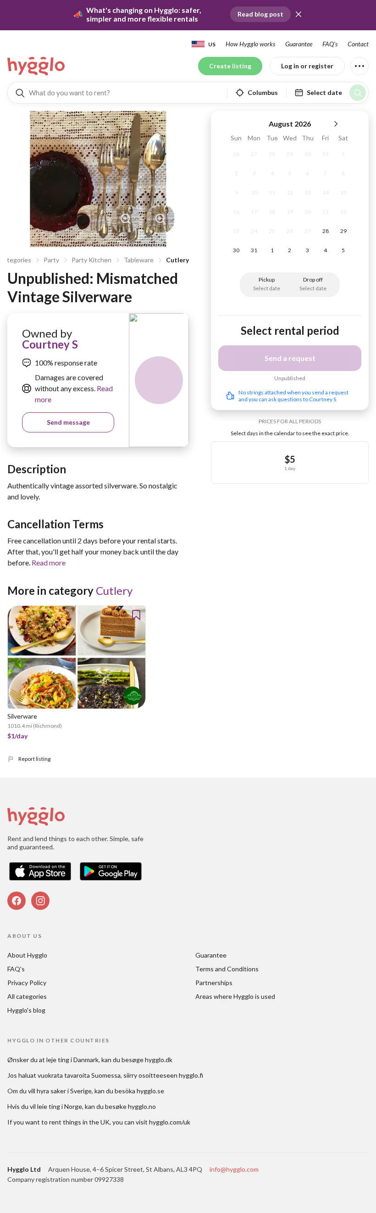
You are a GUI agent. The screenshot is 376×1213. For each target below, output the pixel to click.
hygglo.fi (191, 1075)
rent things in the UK (79, 1122)
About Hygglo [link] (27, 955)
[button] (298, 14)
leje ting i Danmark (72, 1059)
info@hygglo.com (234, 1169)
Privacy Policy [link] (26, 982)
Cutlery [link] (114, 590)
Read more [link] (49, 562)
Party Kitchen (91, 260)
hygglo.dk (158, 1059)
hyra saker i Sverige (64, 1091)
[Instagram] (40, 901)
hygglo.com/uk (169, 1122)
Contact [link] (358, 44)
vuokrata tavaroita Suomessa (79, 1075)
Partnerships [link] (213, 982)
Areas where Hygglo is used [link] (235, 996)
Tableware (139, 260)
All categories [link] (27, 996)
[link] (36, 66)
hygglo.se (150, 1091)
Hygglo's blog (26, 1010)
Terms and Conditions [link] (227, 969)
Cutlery (177, 260)
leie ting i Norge (59, 1106)
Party (51, 260)
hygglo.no (142, 1106)
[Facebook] (16, 901)
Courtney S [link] (50, 344)
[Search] (357, 92)
